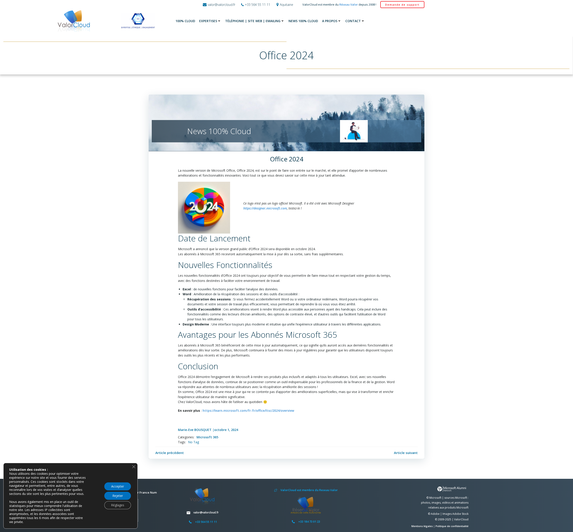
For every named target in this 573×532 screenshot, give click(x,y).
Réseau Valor (348, 4)
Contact (353, 21)
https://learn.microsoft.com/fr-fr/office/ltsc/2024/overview (248, 410)
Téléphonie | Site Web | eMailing (252, 21)
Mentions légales (422, 526)
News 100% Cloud (303, 21)
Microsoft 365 (207, 437)
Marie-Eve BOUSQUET (195, 430)
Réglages (117, 505)
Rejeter (117, 496)
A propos (329, 21)
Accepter (117, 486)
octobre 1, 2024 (226, 430)
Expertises (208, 21)
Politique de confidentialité (452, 526)
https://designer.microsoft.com (265, 208)
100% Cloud (185, 21)
